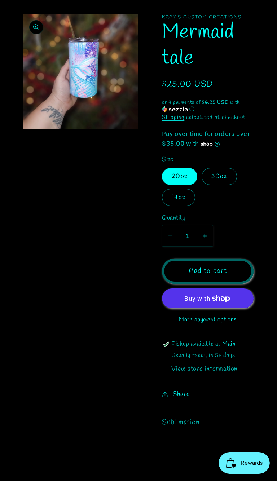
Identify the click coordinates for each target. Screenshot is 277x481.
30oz (219, 176)
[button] (208, 106)
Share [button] (181, 394)
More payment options (208, 319)
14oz (178, 197)
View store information (204, 369)
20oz (180, 176)
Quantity (173, 218)
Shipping (173, 117)
